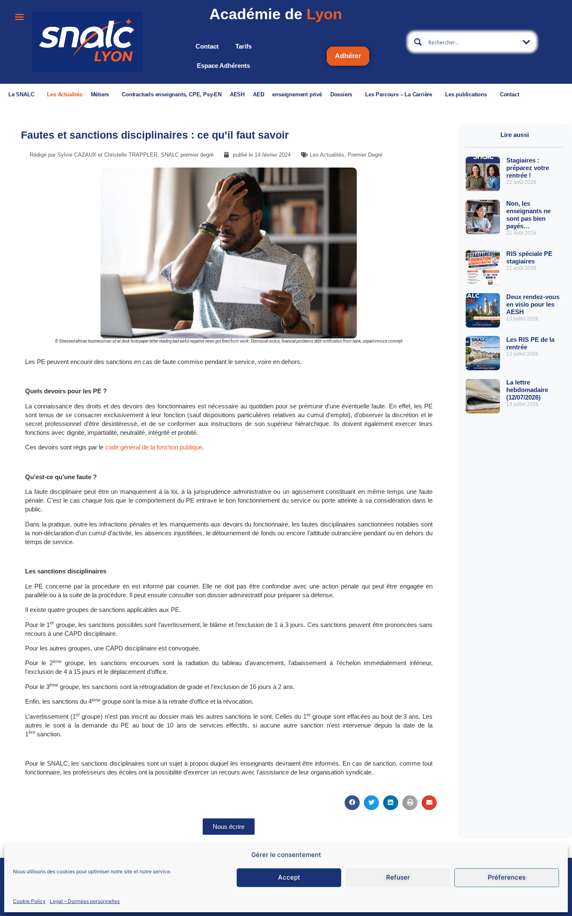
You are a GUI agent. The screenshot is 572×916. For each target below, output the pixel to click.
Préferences (507, 877)
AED (258, 94)
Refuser (398, 877)
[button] (352, 802)
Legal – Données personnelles (85, 901)
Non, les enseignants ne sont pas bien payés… (528, 215)
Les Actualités (64, 94)
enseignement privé (297, 94)
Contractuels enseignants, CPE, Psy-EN (172, 94)
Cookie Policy (29, 901)
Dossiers (341, 94)
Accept (289, 877)
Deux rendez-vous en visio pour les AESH (532, 304)
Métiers (100, 94)
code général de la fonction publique (153, 447)
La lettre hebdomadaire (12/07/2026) (527, 390)
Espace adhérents (223, 65)
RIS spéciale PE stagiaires (529, 257)
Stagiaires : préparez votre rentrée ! (527, 168)
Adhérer (348, 55)
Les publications (466, 94)
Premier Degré (365, 155)
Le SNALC (21, 94)
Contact (207, 46)
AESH (237, 94)
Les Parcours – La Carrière (398, 94)
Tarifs (243, 46)
